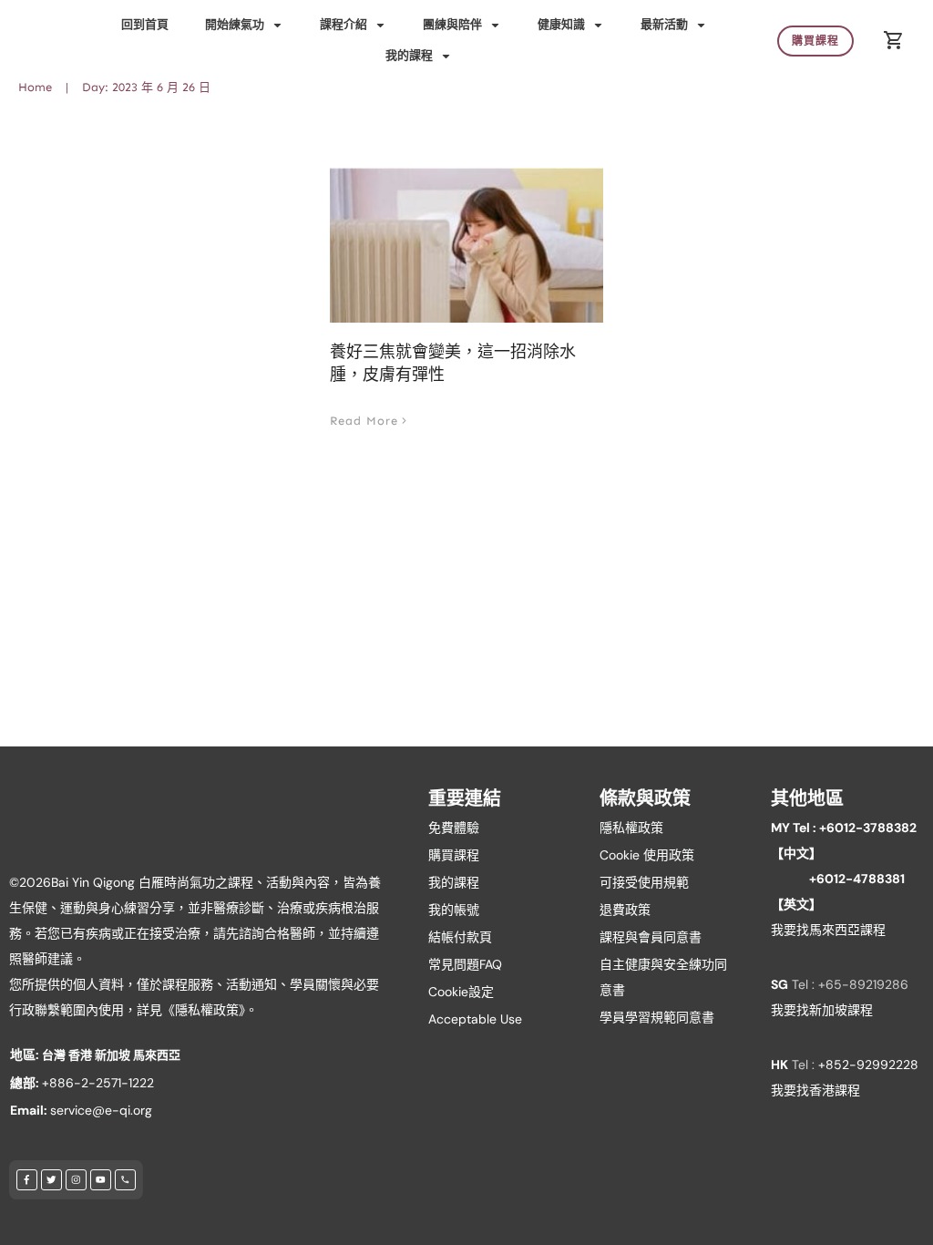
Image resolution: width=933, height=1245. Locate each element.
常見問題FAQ (465, 964)
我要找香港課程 (815, 1090)
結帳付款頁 (460, 937)
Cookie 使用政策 (647, 855)
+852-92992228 (868, 1064)
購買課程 (453, 855)
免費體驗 (453, 827)
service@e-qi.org (101, 1110)
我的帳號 (453, 909)
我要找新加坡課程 (822, 1010)
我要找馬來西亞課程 (828, 929)
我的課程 (453, 882)
